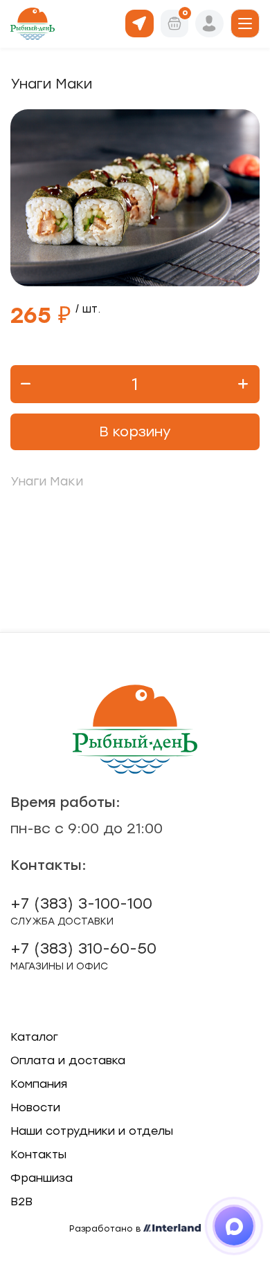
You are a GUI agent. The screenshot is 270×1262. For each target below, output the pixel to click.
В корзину (135, 431)
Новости (35, 1107)
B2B (21, 1201)
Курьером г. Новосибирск (139, 22)
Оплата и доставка (67, 1060)
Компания (38, 1084)
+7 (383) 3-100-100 (81, 910)
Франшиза (41, 1178)
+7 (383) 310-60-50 (83, 955)
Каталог (34, 1036)
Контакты (38, 1154)
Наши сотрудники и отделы (91, 1131)
